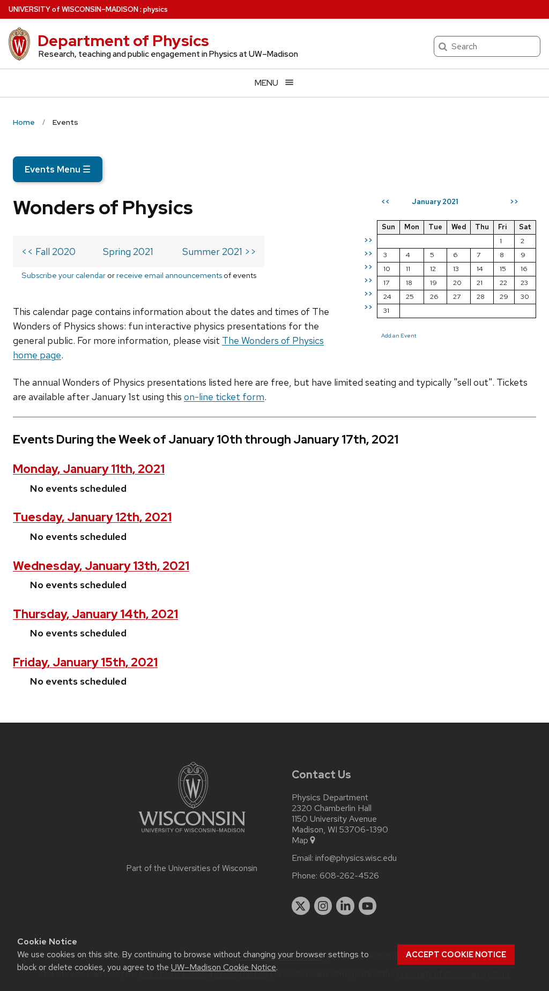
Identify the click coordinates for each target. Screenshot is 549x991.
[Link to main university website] (192, 834)
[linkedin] (345, 906)
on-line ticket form (224, 397)
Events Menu (58, 169)
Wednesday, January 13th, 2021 (101, 566)
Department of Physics (123, 41)
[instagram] (323, 906)
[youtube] (368, 906)
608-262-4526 (349, 875)
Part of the (192, 868)
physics (155, 9)
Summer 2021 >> (219, 251)
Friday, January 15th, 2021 (85, 662)
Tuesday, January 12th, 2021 (92, 517)
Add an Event (399, 335)
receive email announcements (169, 275)
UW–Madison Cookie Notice (223, 967)
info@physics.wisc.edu (356, 858)
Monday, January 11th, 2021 (89, 469)
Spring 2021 (128, 251)
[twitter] (301, 906)
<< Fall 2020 (48, 251)
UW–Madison (73, 9)
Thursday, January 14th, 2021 (95, 614)
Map (300, 840)
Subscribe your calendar (63, 275)
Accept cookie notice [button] (456, 954)
